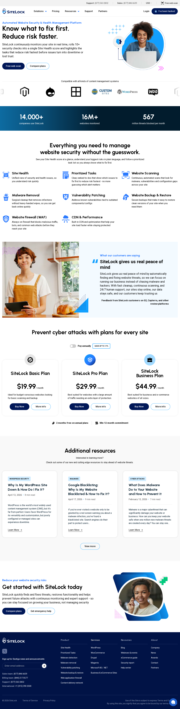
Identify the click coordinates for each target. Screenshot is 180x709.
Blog (123, 648)
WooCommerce (98, 653)
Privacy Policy (49, 700)
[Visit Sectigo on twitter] (4, 651)
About (154, 640)
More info (41, 406)
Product (65, 640)
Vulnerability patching (70, 668)
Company (155, 648)
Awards (154, 658)
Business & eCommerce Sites (104, 673)
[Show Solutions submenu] (45, 11)
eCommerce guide (129, 658)
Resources (126, 640)
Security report (127, 663)
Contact (154, 663)
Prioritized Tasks (68, 653)
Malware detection (69, 658)
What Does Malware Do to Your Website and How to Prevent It (145, 489)
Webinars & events (129, 653)
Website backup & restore (72, 673)
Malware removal (68, 663)
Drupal (94, 658)
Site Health (65, 648)
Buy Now (19, 406)
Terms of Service (30, 700)
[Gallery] (90, 92)
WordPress (96, 648)
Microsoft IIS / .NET (99, 668)
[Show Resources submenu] (78, 11)
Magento (95, 663)
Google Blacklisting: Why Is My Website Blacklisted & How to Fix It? (88, 489)
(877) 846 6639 (130, 3)
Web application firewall (71, 678)
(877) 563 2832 (101, 3)
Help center (126, 668)
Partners (155, 668)
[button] (173, 702)
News (153, 653)
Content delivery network (72, 683)
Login (146, 11)
